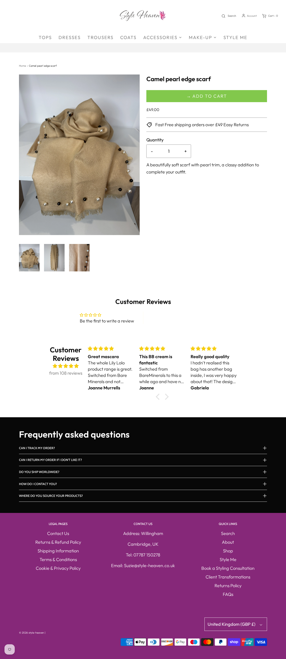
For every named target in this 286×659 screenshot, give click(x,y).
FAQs (228, 594)
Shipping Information (58, 551)
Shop (228, 551)
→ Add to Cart (206, 96)
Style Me (235, 37)
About (228, 542)
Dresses (70, 37)
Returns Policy (228, 585)
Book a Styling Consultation (227, 568)
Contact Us (58, 533)
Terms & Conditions (58, 559)
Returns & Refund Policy (58, 542)
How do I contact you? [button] (38, 484)
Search (228, 533)
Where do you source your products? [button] (51, 496)
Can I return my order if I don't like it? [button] (50, 460)
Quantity (155, 140)
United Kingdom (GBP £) (232, 624)
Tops (45, 37)
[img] (65, 366)
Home (22, 65)
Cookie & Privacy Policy (58, 568)
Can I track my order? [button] (37, 448)
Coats (128, 37)
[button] (29, 257)
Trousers (100, 37)
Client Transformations (228, 577)
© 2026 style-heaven (31, 632)
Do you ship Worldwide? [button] (39, 472)
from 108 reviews (65, 373)
